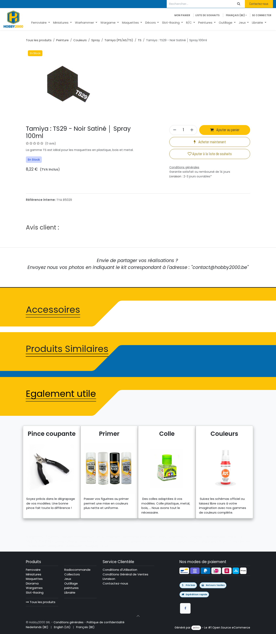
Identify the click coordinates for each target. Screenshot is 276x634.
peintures (71, 588)
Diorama (32, 583)
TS (139, 40)
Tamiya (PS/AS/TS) (118, 40)
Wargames (34, 588)
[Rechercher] (239, 4)
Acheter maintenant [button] (212, 142)
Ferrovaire (33, 570)
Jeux (67, 579)
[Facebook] (185, 608)
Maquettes (34, 579)
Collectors (72, 574)
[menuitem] (41, 23)
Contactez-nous (258, 4)
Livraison (175, 176)
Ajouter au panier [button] (227, 129)
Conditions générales (68, 622)
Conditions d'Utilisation (120, 570)
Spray (95, 40)
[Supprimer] (174, 130)
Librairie (69, 592)
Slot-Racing (34, 592)
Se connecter (261, 15)
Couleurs (80, 40)
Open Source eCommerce (231, 628)
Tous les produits (42, 602)
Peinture (62, 40)
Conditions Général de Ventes (125, 574)
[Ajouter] (192, 130)
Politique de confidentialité (105, 622)
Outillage (71, 583)
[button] (138, 616)
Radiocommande (77, 570)
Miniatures (33, 574)
